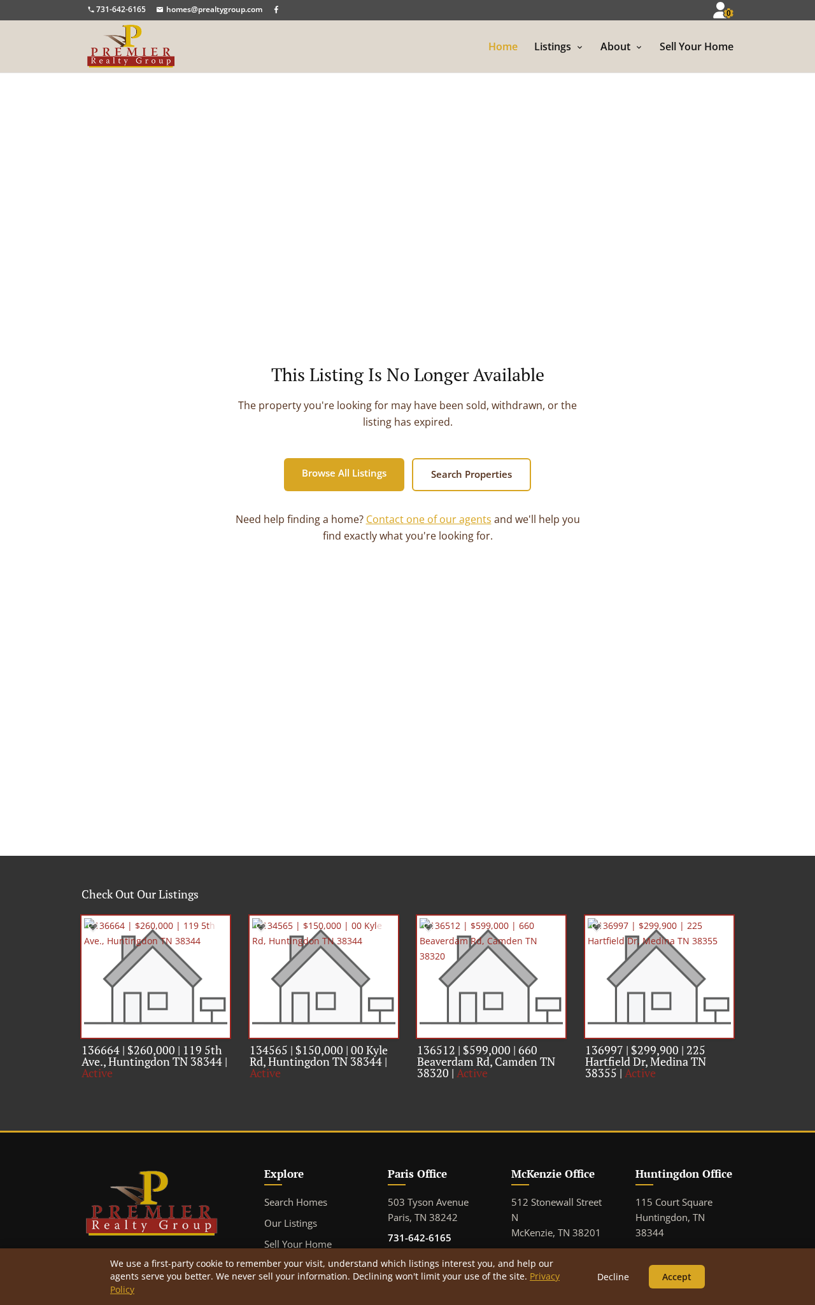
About (615, 47)
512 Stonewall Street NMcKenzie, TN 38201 (556, 1217)
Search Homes (295, 1202)
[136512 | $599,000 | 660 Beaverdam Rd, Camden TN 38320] (491, 977)
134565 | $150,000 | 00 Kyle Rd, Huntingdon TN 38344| (319, 1061)
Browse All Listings (344, 472)
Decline (613, 1277)
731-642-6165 (419, 1237)
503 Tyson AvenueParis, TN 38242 (428, 1210)
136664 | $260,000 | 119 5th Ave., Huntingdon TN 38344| (154, 1061)
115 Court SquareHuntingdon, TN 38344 (673, 1217)
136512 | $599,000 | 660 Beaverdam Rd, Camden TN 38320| (486, 1061)
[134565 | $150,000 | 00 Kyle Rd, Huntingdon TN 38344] (324, 977)
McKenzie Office (553, 1173)
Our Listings (290, 1223)
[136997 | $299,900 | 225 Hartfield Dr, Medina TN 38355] (659, 977)
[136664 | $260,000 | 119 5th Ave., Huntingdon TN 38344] (156, 977)
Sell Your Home (697, 47)
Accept (676, 1277)
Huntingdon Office (683, 1173)
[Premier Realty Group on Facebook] (276, 9)
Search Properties (471, 474)
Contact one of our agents (429, 519)
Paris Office (417, 1173)
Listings (552, 47)
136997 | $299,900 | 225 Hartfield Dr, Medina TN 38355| (645, 1061)
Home (503, 47)
